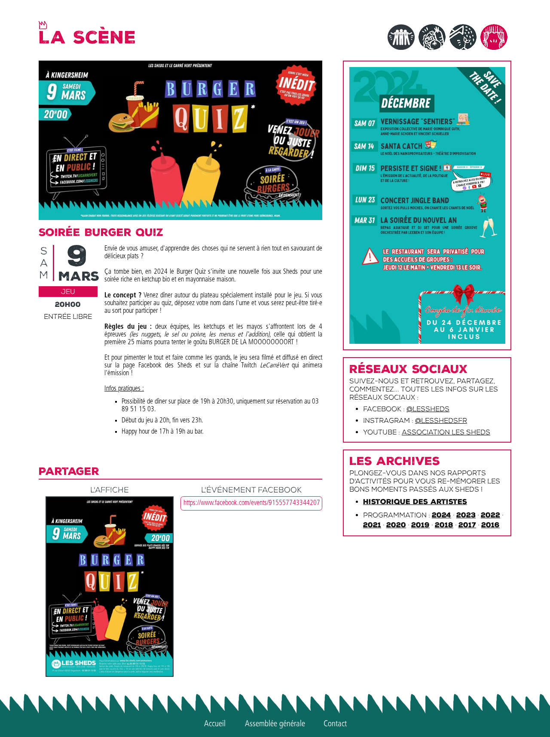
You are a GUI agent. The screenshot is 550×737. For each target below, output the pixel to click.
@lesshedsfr (441, 420)
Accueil (215, 724)
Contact (335, 724)
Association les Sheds (446, 432)
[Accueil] (43, 25)
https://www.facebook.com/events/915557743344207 (251, 503)
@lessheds (427, 409)
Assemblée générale (275, 724)
